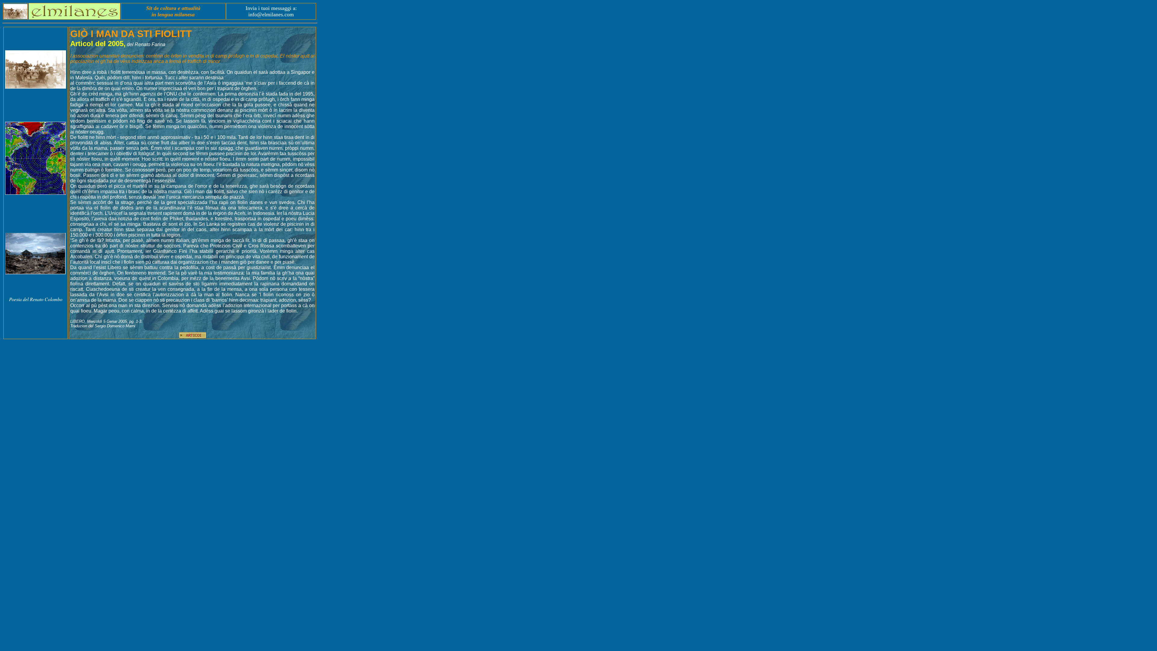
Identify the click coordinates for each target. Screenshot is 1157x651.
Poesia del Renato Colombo (35, 299)
